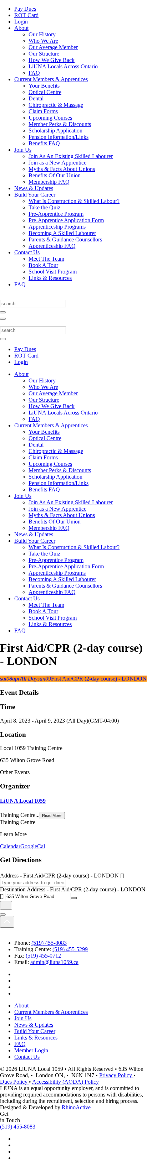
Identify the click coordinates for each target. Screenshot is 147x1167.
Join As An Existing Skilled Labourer (71, 156)
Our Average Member (53, 47)
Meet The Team (46, 259)
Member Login (31, 1050)
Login (21, 22)
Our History (42, 34)
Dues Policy (14, 1082)
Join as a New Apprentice (57, 163)
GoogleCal (32, 846)
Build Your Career (34, 195)
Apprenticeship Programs (57, 227)
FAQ (34, 73)
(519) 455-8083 (49, 943)
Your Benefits (44, 86)
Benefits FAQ (44, 143)
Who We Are (43, 41)
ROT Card (26, 15)
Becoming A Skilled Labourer (62, 233)
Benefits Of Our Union (55, 175)
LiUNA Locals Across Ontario (63, 66)
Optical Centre (45, 92)
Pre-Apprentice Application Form (66, 220)
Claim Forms (43, 111)
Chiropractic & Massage (56, 105)
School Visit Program (53, 272)
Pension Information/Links (58, 137)
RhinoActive (76, 1107)
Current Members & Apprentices (51, 79)
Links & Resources (50, 278)
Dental (36, 98)
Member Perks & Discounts (60, 124)
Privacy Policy (116, 1075)
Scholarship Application (55, 130)
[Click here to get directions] (6, 905)
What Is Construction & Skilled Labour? (74, 201)
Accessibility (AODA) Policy (65, 1082)
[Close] (3, 914)
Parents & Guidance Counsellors (65, 239)
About (21, 28)
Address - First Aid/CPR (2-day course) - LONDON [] (62, 875)
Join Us (22, 150)
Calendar (10, 846)
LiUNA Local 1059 (23, 801)
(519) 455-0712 (43, 956)
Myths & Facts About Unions (62, 169)
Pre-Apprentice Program (56, 214)
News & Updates (33, 188)
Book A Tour (43, 265)
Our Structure (44, 54)
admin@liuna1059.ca (54, 962)
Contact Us (27, 252)
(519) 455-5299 (70, 949)
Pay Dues (25, 9)
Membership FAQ (49, 182)
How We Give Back (52, 60)
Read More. (52, 815)
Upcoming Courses (50, 118)
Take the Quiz (44, 207)
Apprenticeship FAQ (52, 246)
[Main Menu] (3, 319)
